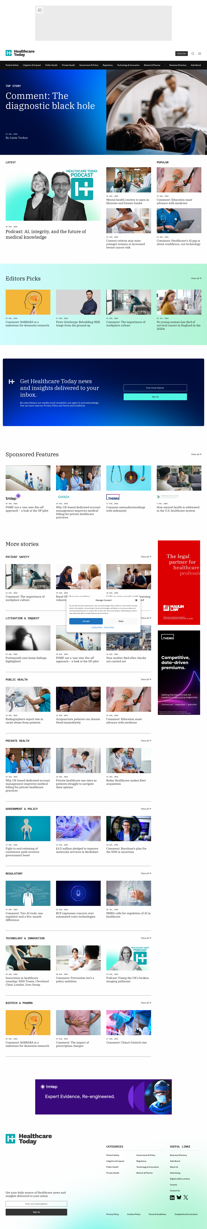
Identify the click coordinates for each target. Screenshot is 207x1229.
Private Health (68, 65)
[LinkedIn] (172, 1197)
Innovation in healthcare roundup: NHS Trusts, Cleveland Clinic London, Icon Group (27, 981)
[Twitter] (185, 1197)
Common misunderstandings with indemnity (125, 509)
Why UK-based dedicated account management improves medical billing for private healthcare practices (78, 512)
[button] (136, 600)
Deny (121, 621)
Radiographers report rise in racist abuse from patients (24, 720)
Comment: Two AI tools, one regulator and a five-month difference (24, 917)
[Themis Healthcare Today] (179, 672)
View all (195, 278)
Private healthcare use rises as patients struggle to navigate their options (76, 784)
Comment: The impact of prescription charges (72, 1044)
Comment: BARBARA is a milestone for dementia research (27, 323)
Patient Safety (12, 65)
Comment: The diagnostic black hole (50, 101)
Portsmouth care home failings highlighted (26, 659)
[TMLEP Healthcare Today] (103, 1096)
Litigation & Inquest (32, 65)
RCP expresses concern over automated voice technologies (75, 915)
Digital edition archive (180, 1179)
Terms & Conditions (157, 1214)
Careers (173, 1184)
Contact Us (175, 1190)
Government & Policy (88, 65)
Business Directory (177, 65)
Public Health (51, 65)
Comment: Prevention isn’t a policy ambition (75, 979)
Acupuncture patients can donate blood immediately (78, 720)
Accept (86, 621)
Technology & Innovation (128, 65)
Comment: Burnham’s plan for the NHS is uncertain (126, 850)
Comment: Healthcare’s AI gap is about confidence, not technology (179, 242)
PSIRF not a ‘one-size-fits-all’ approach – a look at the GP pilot (27, 509)
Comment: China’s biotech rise (126, 1042)
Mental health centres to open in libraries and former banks (127, 201)
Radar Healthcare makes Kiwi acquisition (126, 782)
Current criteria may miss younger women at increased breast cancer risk (125, 244)
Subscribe (181, 53)
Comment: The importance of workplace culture (125, 323)
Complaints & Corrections (186, 1214)
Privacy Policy (109, 627)
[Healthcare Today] (20, 53)
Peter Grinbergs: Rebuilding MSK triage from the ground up (78, 323)
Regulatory (108, 65)
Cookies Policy (97, 627)
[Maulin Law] (179, 582)
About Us (174, 1167)
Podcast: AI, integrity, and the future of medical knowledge (46, 234)
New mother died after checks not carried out (126, 659)
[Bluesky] (179, 1197)
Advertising (175, 1173)
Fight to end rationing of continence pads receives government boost (22, 852)
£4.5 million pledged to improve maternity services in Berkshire (77, 850)
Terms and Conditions (74, 405)
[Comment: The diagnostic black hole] (153, 112)
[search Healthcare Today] (193, 53)
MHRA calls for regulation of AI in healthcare (128, 915)
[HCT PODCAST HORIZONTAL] (103, 23)
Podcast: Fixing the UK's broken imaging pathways (127, 979)
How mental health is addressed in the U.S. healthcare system (178, 509)
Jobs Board (196, 65)
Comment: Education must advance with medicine (174, 201)
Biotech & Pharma (152, 65)
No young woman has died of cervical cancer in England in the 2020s (179, 325)
